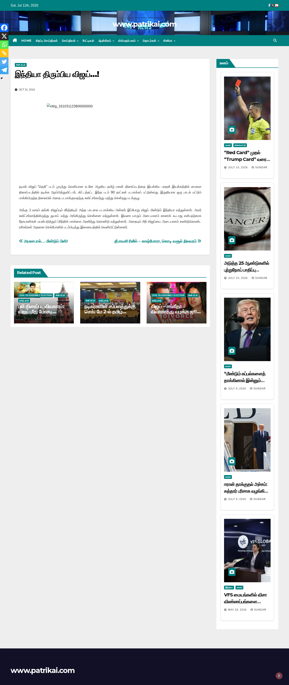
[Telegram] (4, 70)
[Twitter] (4, 61)
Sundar (261, 167)
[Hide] (1, 78)
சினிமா (168, 40)
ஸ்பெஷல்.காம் (127, 40)
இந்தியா (229, 587)
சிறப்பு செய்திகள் (47, 40)
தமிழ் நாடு (24, 300)
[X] (4, 36)
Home (26, 40)
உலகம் (228, 145)
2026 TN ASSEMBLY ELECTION (35, 295)
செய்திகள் (69, 40)
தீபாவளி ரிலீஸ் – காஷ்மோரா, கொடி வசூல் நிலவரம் (155, 241)
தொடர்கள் (150, 40)
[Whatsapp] (4, 44)
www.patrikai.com (144, 24)
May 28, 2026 (238, 609)
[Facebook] (4, 27)
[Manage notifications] (279, 675)
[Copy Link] (4, 53)
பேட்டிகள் (88, 40)
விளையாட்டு (240, 145)
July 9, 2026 (237, 388)
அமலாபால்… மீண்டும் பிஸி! (45, 241)
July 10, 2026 (238, 167)
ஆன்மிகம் (105, 40)
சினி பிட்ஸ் (20, 65)
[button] (275, 40)
